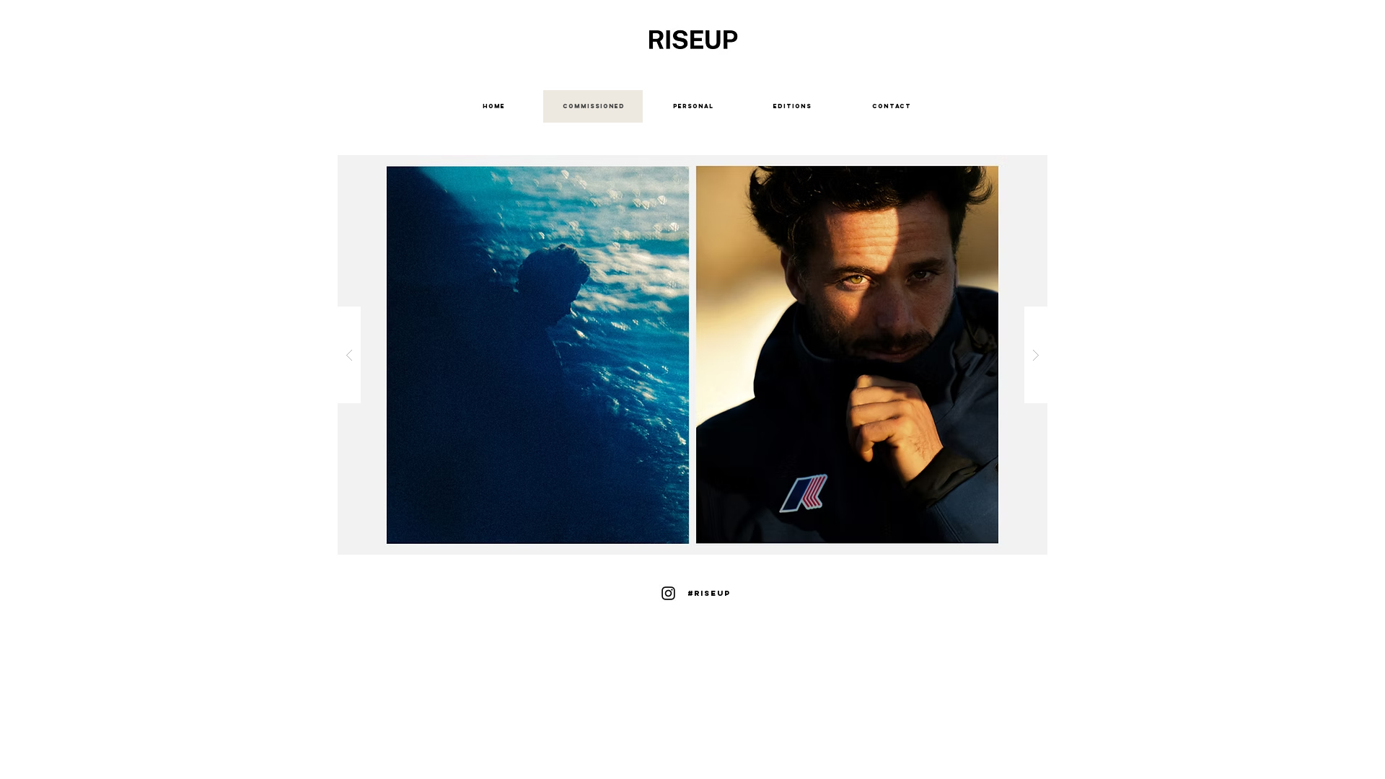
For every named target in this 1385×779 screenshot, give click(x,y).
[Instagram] (668, 593)
